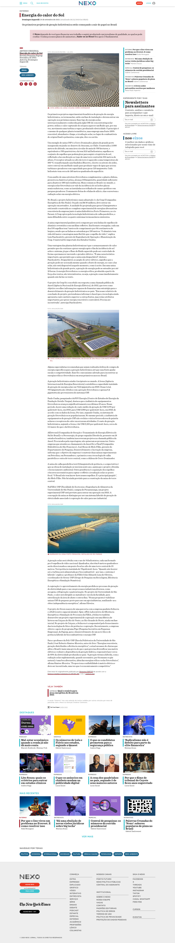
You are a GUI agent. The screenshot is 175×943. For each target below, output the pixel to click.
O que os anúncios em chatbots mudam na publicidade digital (69, 780)
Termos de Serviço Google (145, 125)
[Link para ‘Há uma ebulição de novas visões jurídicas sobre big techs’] (70, 806)
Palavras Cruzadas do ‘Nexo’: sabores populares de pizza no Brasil (140, 79)
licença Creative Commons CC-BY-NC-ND (63, 674)
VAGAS (99, 903)
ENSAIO (73, 905)
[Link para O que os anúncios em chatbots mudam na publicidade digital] (69, 763)
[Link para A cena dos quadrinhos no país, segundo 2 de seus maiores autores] (104, 763)
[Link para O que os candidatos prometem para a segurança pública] (104, 725)
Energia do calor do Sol (31, 53)
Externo (128, 50)
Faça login (30, 891)
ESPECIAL (74, 916)
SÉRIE (72, 902)
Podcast (23, 737)
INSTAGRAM (138, 890)
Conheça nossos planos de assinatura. (58, 37)
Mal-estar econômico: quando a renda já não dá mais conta (35, 743)
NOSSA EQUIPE (103, 900)
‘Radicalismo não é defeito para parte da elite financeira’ (138, 743)
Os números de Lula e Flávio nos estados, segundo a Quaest (69, 743)
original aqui (90, 674)
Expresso (92, 737)
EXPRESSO (74, 882)
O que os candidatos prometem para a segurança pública (102, 743)
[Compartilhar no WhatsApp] (35, 84)
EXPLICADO (75, 885)
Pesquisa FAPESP (86, 672)
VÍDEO (73, 890)
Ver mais (87, 836)
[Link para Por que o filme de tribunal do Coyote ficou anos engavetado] (138, 763)
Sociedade (65, 854)
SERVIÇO (74, 899)
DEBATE (73, 908)
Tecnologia (106, 854)
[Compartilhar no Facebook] (21, 84)
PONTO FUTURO (103, 879)
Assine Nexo (29, 884)
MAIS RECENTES (42, 3)
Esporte (118, 854)
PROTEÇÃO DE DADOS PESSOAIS (111, 920)
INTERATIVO (75, 893)
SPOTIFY (137, 896)
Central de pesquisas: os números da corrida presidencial (106, 823)
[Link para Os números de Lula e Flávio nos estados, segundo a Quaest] (69, 725)
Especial (128, 68)
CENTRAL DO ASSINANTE (108, 885)
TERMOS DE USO (104, 914)
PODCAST (74, 910)
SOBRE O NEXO (103, 897)
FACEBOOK (138, 879)
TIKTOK (136, 893)
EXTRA (73, 879)
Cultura (76, 854)
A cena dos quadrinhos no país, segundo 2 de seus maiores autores (104, 780)
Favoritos (129, 86)
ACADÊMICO (75, 922)
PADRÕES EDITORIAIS (106, 908)
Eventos (137, 917)
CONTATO (100, 905)
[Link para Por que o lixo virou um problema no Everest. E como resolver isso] (35, 806)
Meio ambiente (131, 854)
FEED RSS (137, 902)
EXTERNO (74, 919)
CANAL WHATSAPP (141, 899)
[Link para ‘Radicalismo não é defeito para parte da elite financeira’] (138, 725)
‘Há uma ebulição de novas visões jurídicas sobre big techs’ (139, 61)
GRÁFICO (74, 888)
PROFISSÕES (75, 925)
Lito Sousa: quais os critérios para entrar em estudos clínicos (34, 780)
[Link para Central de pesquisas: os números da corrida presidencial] (104, 806)
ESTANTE (74, 913)
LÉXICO (73, 928)
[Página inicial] (87, 3)
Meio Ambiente (28, 75)
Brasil (24, 70)
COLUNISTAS (75, 930)
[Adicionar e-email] (151, 119)
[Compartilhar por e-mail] (30, 84)
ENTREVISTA (75, 896)
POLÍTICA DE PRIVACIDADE (109, 917)
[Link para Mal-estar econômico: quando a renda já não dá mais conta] (35, 725)
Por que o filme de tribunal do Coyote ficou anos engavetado (138, 780)
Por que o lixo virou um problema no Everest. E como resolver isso (139, 52)
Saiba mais (64, 707)
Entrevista (129, 59)
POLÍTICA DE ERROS (105, 911)
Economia (36, 854)
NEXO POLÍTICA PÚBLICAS (108, 882)
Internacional (50, 854)
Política (24, 854)
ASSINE (139, 3)
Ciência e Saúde (91, 854)
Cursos (136, 909)
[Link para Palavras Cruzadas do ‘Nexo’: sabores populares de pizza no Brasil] (139, 806)
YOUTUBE (137, 888)
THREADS (137, 885)
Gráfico (57, 737)
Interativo (129, 77)
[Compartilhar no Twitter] (26, 84)
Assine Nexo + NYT (29, 911)
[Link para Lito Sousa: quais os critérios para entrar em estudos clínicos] (35, 763)
